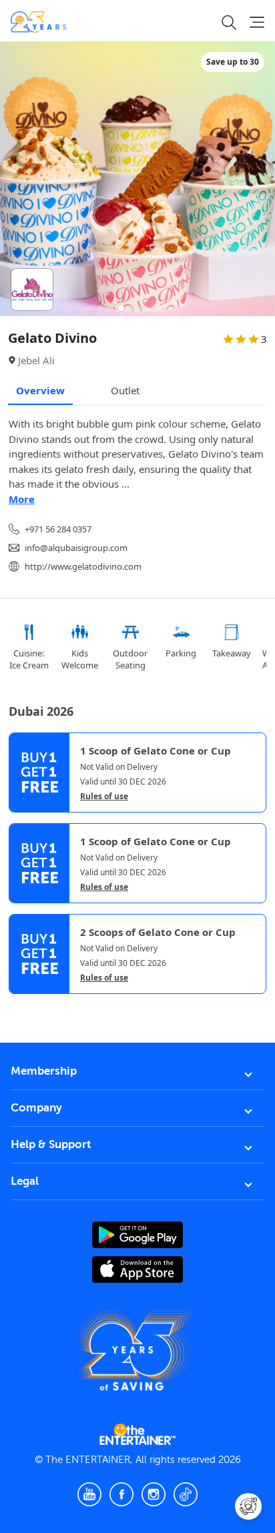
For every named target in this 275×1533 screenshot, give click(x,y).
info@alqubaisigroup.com (76, 548)
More (22, 499)
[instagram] (154, 1494)
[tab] (18, 1005)
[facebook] (121, 1494)
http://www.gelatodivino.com (83, 566)
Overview (40, 390)
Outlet (125, 390)
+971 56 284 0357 (58, 529)
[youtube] (89, 1494)
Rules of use (104, 796)
